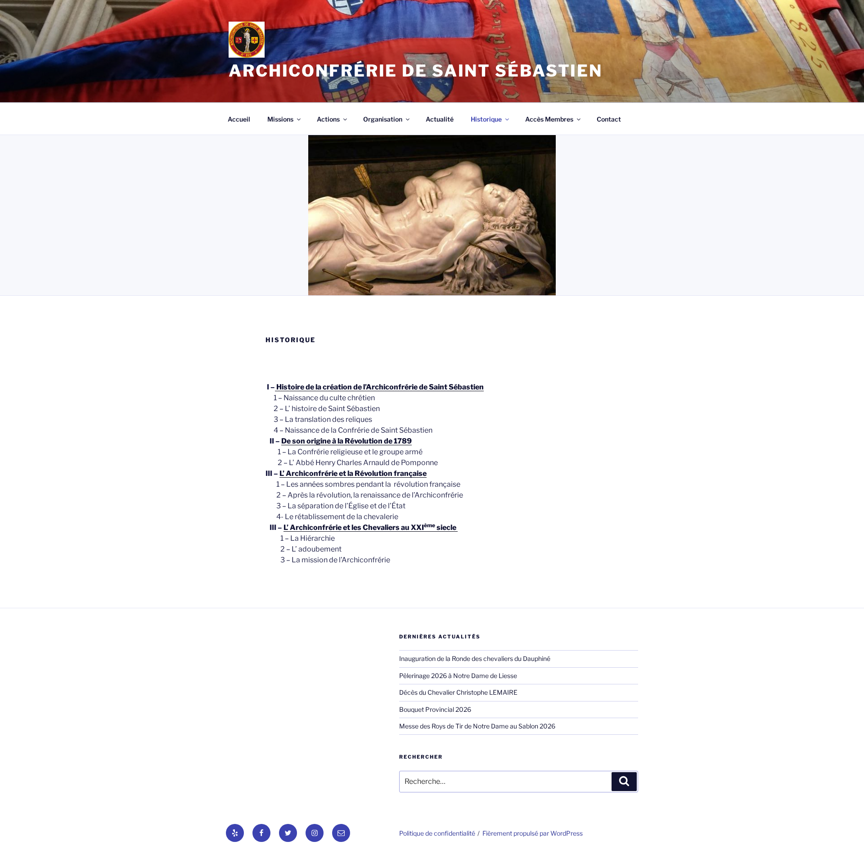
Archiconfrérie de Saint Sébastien (416, 71)
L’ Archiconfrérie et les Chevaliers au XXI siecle (370, 527)
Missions (280, 119)
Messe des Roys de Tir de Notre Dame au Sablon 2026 (477, 726)
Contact (609, 119)
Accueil (239, 119)
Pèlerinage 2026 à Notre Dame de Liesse (458, 675)
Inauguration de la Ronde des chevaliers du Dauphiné (474, 658)
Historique (486, 119)
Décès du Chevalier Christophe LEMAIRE (458, 692)
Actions (328, 119)
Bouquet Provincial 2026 (435, 709)
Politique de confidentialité (437, 833)
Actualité (440, 119)
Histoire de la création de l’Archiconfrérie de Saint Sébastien (379, 387)
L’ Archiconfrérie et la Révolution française (353, 473)
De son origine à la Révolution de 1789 (346, 441)
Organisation (382, 119)
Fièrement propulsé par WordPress (532, 833)
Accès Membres (549, 119)
